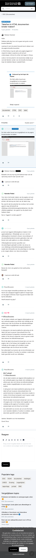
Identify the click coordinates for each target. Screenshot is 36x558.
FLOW (10, 479)
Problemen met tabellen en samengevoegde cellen (17, 497)
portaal (14, 486)
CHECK (4, 482)
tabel (25, 110)
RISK (20, 486)
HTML (14, 110)
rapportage (5, 486)
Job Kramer (7, 129)
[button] (2, 4)
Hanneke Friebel (9, 194)
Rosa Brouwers (9, 287)
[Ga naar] (3, 9)
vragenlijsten (20, 482)
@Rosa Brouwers (8, 316)
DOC (20, 110)
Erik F (6, 313)
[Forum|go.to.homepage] (13, 3)
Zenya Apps (5, 524)
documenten (6, 110)
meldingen (27, 479)
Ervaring (11, 482)
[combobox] (18, 9)
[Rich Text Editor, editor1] (18, 451)
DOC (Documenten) (9, 14)
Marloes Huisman (9, 35)
